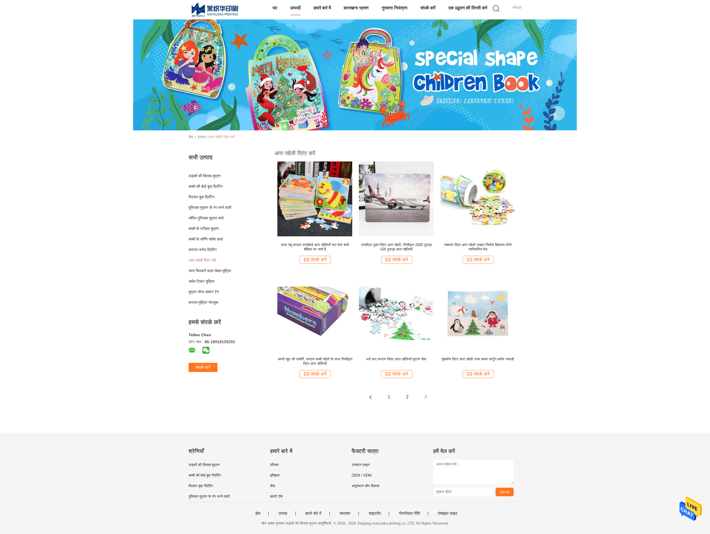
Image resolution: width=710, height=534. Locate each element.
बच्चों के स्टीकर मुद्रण (204, 228)
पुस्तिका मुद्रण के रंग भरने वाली (210, 207)
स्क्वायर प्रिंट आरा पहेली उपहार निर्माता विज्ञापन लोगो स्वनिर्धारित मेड (478, 247)
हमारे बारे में (322, 8)
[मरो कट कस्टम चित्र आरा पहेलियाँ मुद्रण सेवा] (396, 313)
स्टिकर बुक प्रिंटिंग (201, 197)
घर (275, 8)
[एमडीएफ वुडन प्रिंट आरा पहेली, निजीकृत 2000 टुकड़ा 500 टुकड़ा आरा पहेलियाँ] (396, 198)
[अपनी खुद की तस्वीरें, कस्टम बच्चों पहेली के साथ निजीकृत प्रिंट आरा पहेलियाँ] (314, 313)
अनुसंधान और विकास (365, 486)
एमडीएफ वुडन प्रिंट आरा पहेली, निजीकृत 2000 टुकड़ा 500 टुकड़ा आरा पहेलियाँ (396, 247)
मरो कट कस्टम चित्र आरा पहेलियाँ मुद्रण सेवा (396, 359)
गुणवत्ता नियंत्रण (394, 8)
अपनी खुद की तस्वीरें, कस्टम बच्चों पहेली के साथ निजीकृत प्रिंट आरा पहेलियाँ (315, 361)
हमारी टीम (276, 496)
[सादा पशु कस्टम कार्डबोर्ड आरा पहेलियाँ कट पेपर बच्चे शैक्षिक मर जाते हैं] (314, 198)
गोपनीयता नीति (409, 513)
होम (257, 513)
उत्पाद (282, 513)
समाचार (345, 513)
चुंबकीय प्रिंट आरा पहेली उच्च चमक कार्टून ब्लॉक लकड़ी (478, 359)
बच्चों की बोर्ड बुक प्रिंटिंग (206, 186)
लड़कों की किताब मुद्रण (205, 176)
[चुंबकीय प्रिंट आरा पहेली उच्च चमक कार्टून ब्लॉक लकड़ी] (477, 313)
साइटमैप (375, 513)
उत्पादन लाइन (360, 465)
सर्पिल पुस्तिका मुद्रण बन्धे (206, 218)
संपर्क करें (427, 8)
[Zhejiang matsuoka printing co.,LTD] (216, 9)
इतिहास (275, 475)
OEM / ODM (362, 475)
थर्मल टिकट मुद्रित (201, 281)
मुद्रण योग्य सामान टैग (204, 292)
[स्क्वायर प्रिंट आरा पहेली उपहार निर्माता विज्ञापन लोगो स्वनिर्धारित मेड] (477, 198)
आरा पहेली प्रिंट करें (222, 137)
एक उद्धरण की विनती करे (467, 8)
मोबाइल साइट (448, 513)
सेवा (272, 486)
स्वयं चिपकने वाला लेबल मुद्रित (210, 271)
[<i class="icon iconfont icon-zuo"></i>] (370, 396)
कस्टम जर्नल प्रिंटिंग (203, 249)
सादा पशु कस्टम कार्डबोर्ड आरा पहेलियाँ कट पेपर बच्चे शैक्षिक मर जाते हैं (315, 247)
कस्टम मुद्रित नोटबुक (203, 302)
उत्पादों (295, 8)
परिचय (274, 465)
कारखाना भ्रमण (356, 8)
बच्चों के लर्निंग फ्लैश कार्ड (206, 239)
